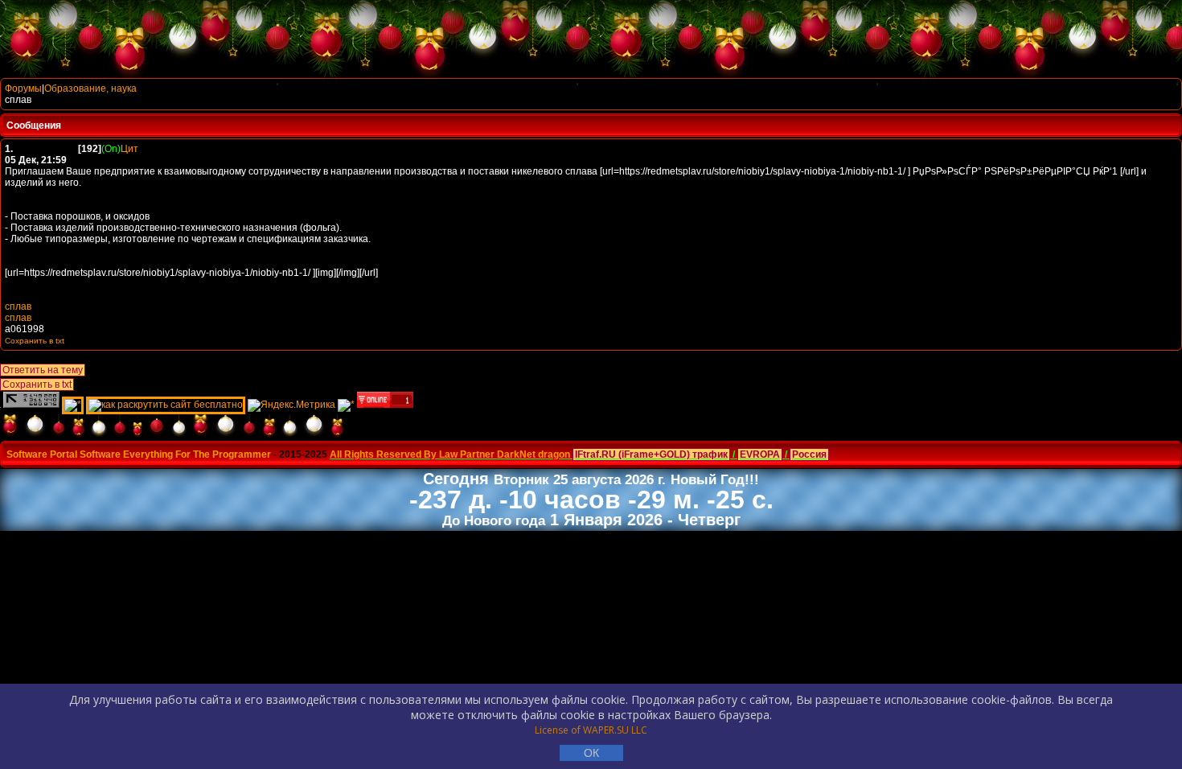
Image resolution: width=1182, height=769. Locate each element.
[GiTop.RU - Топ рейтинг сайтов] (385, 404)
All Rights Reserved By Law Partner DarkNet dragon (450, 454)
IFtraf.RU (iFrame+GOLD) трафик (651, 454)
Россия (809, 454)
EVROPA (760, 454)
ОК (591, 752)
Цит (129, 148)
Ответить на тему (42, 370)
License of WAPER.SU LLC (591, 730)
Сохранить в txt (37, 384)
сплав (18, 306)
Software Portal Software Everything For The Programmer (138, 454)
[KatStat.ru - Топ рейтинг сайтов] (346, 404)
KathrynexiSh (46, 148)
